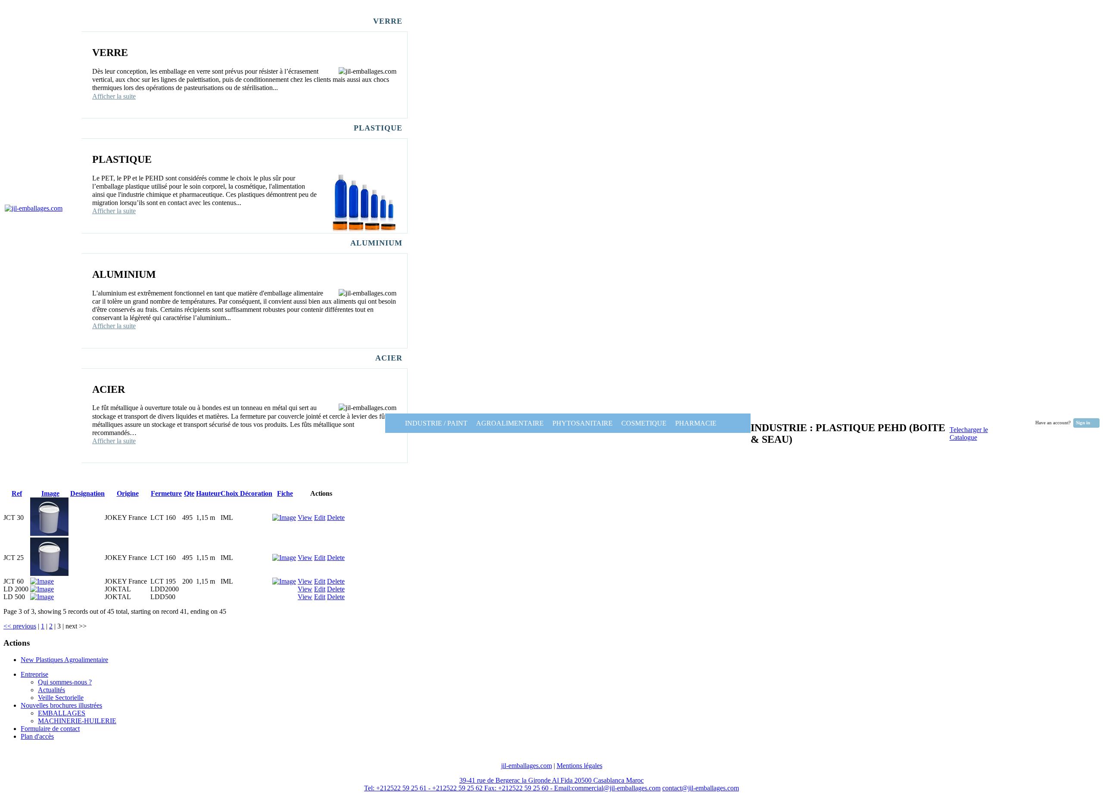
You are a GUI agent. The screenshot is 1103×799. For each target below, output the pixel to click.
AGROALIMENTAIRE (510, 423)
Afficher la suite (114, 96)
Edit (319, 517)
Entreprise (34, 674)
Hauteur (208, 493)
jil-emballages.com (526, 765)
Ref (17, 493)
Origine (128, 493)
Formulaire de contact (50, 728)
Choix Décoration (246, 493)
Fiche (285, 493)
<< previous (19, 626)
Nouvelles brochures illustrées (61, 705)
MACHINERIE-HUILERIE (77, 720)
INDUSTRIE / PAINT (428, 423)
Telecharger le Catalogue (969, 433)
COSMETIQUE (644, 423)
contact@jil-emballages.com (700, 788)
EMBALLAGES (61, 713)
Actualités (51, 689)
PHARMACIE (707, 423)
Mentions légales (579, 765)
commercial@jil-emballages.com (616, 788)
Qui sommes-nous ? (65, 682)
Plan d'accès (37, 736)
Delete (336, 517)
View (305, 517)
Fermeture (166, 493)
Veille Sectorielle (61, 697)
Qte (189, 493)
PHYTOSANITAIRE (582, 423)
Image (50, 493)
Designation (87, 493)
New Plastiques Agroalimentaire (64, 659)
